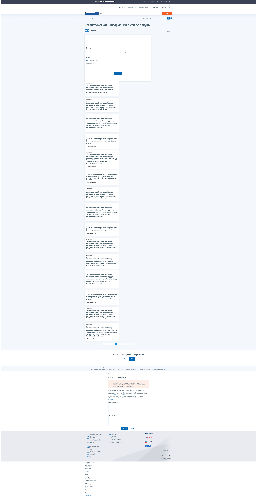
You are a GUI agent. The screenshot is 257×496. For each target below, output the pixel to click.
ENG (170, 7)
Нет (124, 358)
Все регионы (90, 63)
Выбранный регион (92, 66)
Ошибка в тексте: (112, 415)
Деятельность (132, 7)
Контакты (163, 7)
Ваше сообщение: (113, 402)
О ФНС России (121, 7)
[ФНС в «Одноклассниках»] (167, 1)
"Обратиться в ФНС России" (121, 395)
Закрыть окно (88, 495)
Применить (118, 73)
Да (132, 358)
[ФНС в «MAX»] (171, 1)
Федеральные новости (93, 60)
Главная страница (89, 18)
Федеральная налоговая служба (109, 18)
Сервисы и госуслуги (143, 7)
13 (127, 343)
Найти (167, 13)
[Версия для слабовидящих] (145, 1)
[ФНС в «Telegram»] (169, 1)
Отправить (124, 428)
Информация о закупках (124, 18)
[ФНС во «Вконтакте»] (165, 1)
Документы (155, 7)
